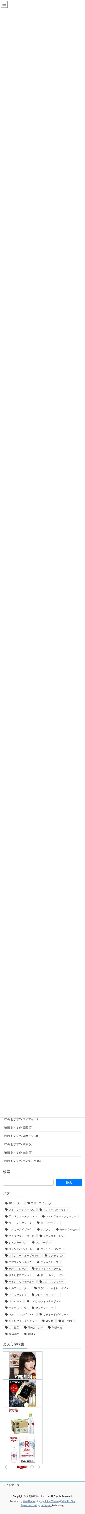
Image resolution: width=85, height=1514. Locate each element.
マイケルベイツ (18, 1307)
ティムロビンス (50, 1262)
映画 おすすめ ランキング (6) (22, 1160)
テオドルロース (18, 1268)
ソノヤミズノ (56, 1255)
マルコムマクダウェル (21, 1314)
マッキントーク (44, 1307)
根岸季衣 (14, 1334)
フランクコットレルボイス (53, 1288)
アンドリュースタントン (23, 1216)
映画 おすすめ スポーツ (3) (21, 1135)
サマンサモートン (53, 1236)
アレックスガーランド (56, 1209)
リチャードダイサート (56, 1314)
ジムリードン (43, 1242)
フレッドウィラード (47, 1294)
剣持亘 (49, 1321)
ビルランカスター (19, 1288)
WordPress (29, 1501)
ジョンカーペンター (52, 1249)
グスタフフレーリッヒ (21, 1236)
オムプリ (46, 1229)
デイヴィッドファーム (48, 1268)
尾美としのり (35, 1327)
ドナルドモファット (20, 1275)
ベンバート (15, 1301)
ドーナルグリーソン (52, 1275)
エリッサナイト (50, 1222)
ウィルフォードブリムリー (61, 1216)
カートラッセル (68, 1229)
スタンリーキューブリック (24, 1255)
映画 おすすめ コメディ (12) (22, 1119)
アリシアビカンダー (42, 1203)
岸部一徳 (57, 1327)
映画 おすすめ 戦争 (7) (18, 1144)
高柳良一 (33, 1334)
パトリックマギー (53, 1281)
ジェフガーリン (18, 1242)
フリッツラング (18, 1294)
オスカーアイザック (20, 1229)
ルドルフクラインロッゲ (23, 1321)
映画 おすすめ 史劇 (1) (18, 1152)
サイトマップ (11, 1485)
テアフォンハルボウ (20, 1262)
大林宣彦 (14, 1327)
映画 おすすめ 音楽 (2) (18, 1127)
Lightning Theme (50, 1501)
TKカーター (15, 1203)
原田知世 (67, 1321)
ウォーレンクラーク (20, 1222)
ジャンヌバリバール (20, 1249)
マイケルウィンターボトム (45, 1301)
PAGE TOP (79, 1465)
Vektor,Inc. (46, 1505)
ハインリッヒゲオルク (21, 1281)
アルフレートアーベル (21, 1209)
